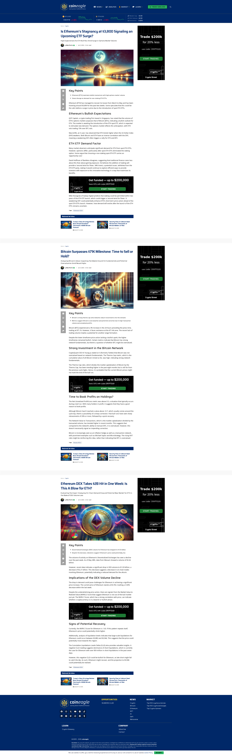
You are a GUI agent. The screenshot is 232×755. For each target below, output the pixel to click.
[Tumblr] (84, 716)
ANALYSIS (112, 7)
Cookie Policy (148, 753)
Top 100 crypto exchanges (156, 705)
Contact (122, 732)
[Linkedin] (61, 716)
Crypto (67, 26)
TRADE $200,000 (158, 7)
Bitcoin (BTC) (77, 442)
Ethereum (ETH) (78, 210)
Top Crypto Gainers (154, 708)
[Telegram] (80, 711)
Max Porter (69, 45)
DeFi (131, 716)
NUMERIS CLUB (108, 703)
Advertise (122, 729)
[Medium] (66, 716)
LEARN (138, 7)
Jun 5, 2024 (81, 45)
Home (62, 26)
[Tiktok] (84, 711)
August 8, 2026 (114, 228)
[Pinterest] (80, 716)
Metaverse (134, 719)
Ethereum (134, 708)
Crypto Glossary (68, 729)
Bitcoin (132, 705)
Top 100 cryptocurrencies (156, 703)
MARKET (124, 7)
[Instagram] (66, 711)
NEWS (99, 7)
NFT (131, 711)
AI (131, 714)
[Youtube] (75, 711)
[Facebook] (61, 711)
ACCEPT (159, 753)
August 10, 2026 (78, 230)
